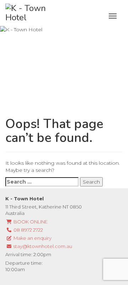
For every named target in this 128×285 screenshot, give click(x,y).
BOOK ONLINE (30, 222)
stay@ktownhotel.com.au (42, 246)
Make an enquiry (32, 238)
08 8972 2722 (27, 230)
